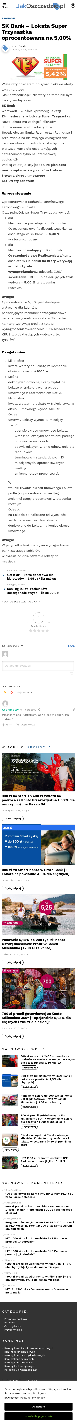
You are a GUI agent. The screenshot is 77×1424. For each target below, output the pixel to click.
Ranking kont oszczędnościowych (24, 1355)
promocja (39, 747)
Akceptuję (38, 1406)
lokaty (35, 601)
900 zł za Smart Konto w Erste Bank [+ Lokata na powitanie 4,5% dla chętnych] (35, 872)
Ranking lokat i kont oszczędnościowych (28, 1348)
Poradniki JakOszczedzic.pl (20, 1369)
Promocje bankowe (16, 1318)
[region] (38, 1402)
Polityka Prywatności (32, 1397)
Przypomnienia (13, 1329)
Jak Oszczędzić (15, 601)
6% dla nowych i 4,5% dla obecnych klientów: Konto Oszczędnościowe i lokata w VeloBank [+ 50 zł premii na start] (46, 1140)
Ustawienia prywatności (38, 1416)
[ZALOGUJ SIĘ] (73, 5)
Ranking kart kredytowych (19, 1366)
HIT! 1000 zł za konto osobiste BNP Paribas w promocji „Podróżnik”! (45, 1159)
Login (71, 645)
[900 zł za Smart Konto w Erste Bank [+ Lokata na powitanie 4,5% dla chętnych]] (38, 844)
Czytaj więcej (12, 818)
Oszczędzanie (12, 1326)
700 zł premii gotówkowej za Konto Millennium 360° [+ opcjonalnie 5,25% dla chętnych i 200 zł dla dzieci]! (36, 1018)
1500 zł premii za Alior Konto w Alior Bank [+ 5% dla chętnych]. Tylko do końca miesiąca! (38, 1265)
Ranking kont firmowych (18, 1362)
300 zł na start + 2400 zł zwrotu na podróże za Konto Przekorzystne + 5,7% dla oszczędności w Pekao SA (38, 800)
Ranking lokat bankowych (19, 1351)
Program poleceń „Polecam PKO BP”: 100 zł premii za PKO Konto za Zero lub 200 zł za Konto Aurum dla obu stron (39, 1226)
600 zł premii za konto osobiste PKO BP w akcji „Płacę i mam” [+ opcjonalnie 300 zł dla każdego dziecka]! (38, 1210)
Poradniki (9, 1322)
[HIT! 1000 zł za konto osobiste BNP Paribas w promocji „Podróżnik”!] (10, 1162)
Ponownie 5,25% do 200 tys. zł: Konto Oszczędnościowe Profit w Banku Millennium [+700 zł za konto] (33, 944)
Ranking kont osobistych (19, 1358)
